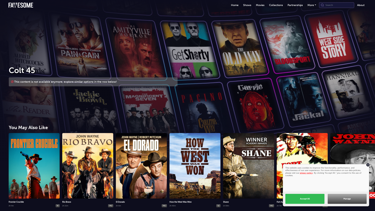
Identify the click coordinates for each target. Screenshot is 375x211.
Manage (347, 198)
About (360, 5)
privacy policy (306, 173)
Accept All (305, 198)
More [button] (310, 5)
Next (370, 168)
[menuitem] (235, 5)
